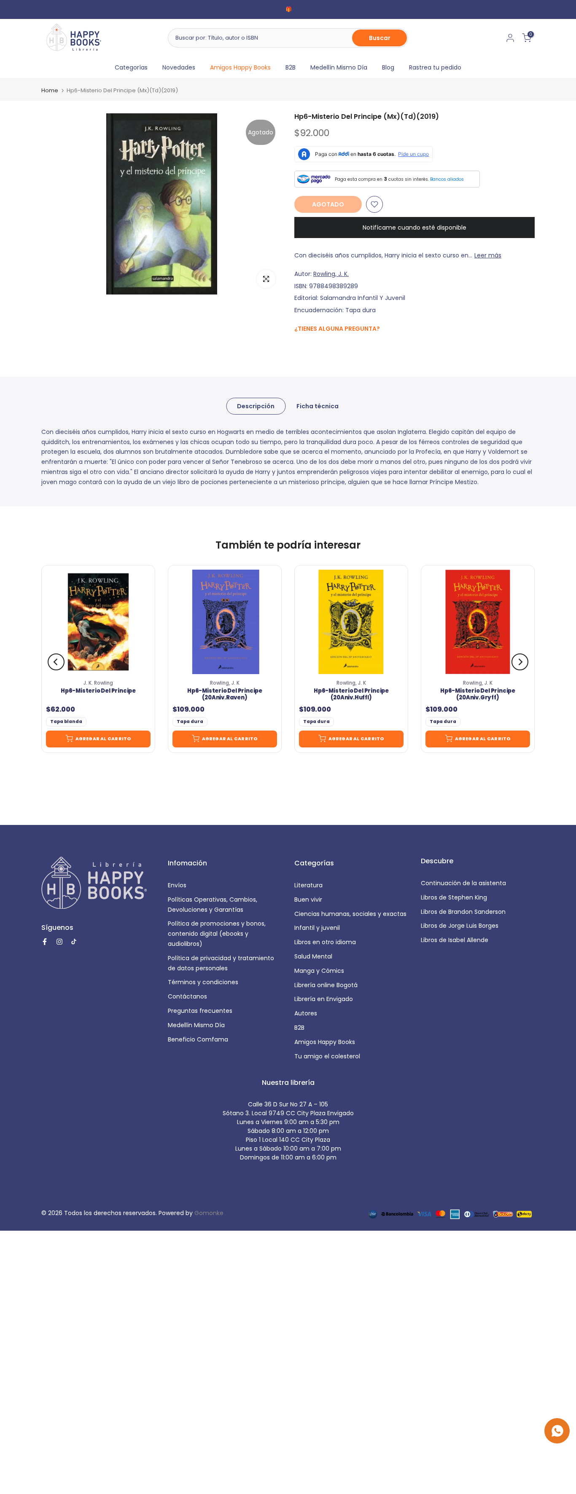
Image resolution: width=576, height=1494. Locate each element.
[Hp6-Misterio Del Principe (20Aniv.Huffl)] (351, 622)
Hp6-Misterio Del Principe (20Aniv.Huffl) (351, 694)
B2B (290, 67)
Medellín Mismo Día (338, 67)
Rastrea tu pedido (435, 67)
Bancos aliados (447, 179)
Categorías (131, 67)
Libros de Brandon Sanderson (463, 912)
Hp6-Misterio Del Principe (98, 691)
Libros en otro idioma (325, 942)
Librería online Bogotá (326, 985)
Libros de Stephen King (454, 897)
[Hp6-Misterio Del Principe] (98, 622)
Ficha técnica (317, 406)
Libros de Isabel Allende (454, 940)
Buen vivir (308, 899)
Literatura (308, 885)
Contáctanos (187, 996)
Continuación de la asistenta (463, 883)
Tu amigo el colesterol (327, 1056)
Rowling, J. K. (331, 274)
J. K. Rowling (98, 683)
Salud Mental (313, 956)
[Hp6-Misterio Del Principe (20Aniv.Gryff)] (477, 622)
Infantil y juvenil (317, 928)
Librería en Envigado (323, 999)
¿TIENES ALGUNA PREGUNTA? (337, 328)
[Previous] (56, 661)
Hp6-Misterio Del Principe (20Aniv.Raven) (224, 694)
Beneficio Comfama (198, 1039)
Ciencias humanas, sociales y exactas (350, 914)
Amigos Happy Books (240, 67)
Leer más (487, 255)
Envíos (177, 885)
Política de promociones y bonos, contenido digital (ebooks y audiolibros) (217, 933)
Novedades (178, 67)
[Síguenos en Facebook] (298, 347)
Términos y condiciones (203, 982)
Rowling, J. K (225, 683)
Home (49, 90)
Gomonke (208, 1213)
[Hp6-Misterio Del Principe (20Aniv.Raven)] (224, 622)
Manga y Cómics (319, 971)
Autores (305, 1013)
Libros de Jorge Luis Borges (459, 925)
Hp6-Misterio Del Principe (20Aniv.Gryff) (477, 694)
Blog (388, 67)
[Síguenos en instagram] (316, 347)
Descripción (256, 406)
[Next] (519, 661)
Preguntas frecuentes (200, 1011)
